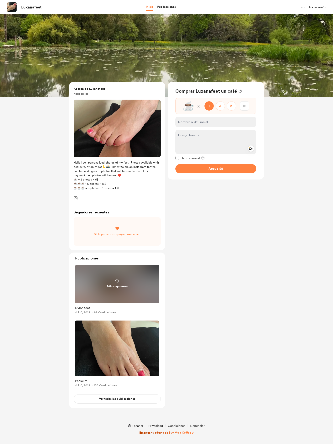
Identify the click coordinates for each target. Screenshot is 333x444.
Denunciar (197, 426)
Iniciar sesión (317, 7)
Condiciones (176, 426)
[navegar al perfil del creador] (12, 7)
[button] (149, 7)
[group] (117, 290)
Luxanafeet (31, 7)
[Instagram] (75, 198)
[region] (216, 131)
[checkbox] (187, 157)
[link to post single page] (117, 290)
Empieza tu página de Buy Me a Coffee (165, 432)
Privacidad (155, 426)
